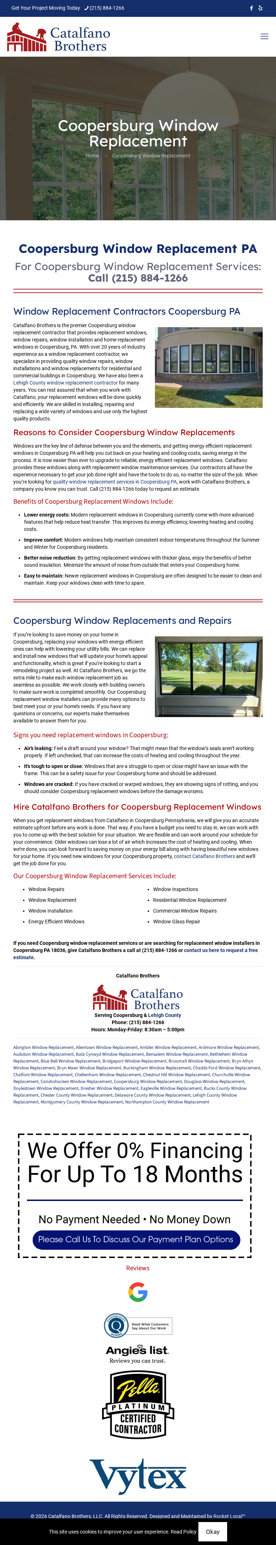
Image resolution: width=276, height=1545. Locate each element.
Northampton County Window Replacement (167, 1102)
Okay (213, 1531)
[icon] (260, 8)
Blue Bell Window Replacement (70, 1061)
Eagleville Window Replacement (171, 1088)
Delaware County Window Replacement (152, 1095)
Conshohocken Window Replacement (76, 1081)
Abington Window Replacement (43, 1047)
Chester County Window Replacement (76, 1095)
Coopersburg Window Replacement (148, 1081)
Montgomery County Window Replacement (82, 1102)
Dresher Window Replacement (109, 1088)
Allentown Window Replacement (107, 1047)
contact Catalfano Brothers (204, 856)
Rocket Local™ (229, 1516)
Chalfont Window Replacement (43, 1074)
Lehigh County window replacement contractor (65, 383)
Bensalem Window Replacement (177, 1054)
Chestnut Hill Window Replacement (176, 1074)
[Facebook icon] (251, 8)
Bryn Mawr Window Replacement (89, 1068)
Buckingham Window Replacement (157, 1068)
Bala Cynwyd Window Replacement (110, 1054)
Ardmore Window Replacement (229, 1047)
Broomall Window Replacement (199, 1061)
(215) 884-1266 (106, 8)
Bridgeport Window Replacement (134, 1061)
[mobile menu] (264, 36)
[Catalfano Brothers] (58, 36)
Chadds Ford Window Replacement (226, 1068)
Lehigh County (164, 1015)
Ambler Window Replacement (168, 1047)
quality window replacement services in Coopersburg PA (115, 482)
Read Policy (184, 1532)
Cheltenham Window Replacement (108, 1074)
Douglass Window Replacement (214, 1081)
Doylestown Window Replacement (45, 1088)
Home (92, 156)
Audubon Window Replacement (43, 1054)
